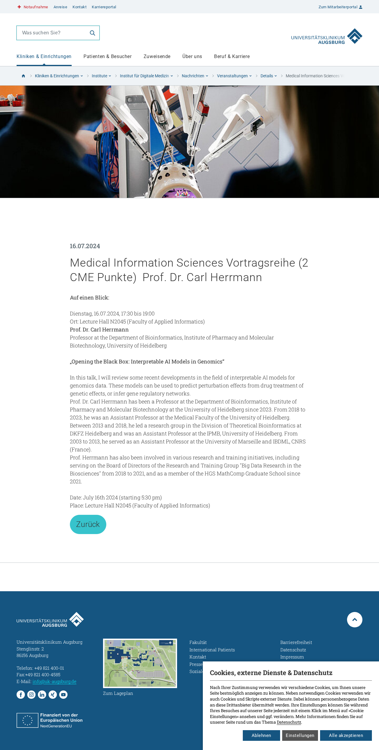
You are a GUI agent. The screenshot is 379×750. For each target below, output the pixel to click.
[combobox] (51, 33)
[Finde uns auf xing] (53, 694)
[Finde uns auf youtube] (63, 694)
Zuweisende (157, 56)
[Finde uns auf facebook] (21, 694)
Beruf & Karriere (232, 56)
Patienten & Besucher (107, 56)
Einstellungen (300, 735)
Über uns (192, 56)
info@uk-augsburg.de (54, 681)
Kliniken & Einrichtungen (44, 56)
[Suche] (92, 33)
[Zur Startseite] (326, 33)
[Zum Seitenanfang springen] (354, 619)
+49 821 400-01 (49, 668)
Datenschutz (289, 722)
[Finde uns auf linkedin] (42, 694)
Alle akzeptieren (346, 735)
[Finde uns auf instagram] (31, 694)
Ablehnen (261, 735)
